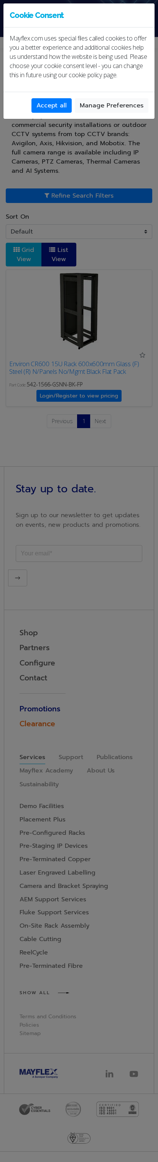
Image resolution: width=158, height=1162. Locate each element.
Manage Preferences (111, 105)
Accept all (51, 105)
